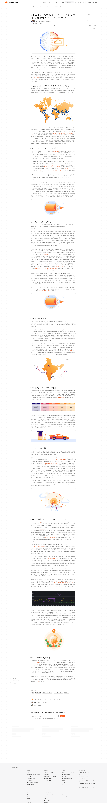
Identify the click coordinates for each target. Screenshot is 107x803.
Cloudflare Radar (66, 774)
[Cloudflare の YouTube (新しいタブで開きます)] (48, 699)
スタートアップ (30, 780)
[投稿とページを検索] (81, 2)
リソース (57, 2)
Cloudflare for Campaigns (50, 776)
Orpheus (42, 529)
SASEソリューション (53, 558)
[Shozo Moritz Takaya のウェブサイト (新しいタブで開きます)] (46, 702)
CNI (38, 662)
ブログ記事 (36, 77)
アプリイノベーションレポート (69, 772)
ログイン (84, 2)
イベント (64, 782)
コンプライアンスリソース (50, 794)
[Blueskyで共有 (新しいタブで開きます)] (19, 680)
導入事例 (64, 776)
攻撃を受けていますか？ (32, 782)
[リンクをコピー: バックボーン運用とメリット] (30, 222)
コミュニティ (65, 798)
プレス (28, 800)
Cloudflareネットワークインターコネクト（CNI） (46, 268)
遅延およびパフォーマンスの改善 (91, 21)
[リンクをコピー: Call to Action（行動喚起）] (30, 657)
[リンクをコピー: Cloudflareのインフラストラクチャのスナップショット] (30, 86)
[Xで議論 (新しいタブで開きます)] (14, 680)
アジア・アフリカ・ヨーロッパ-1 (65, 582)
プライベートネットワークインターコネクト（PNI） (50, 170)
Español (54, 25)
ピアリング (58, 163)
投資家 (28, 798)
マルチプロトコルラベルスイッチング (51, 463)
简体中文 (69, 25)
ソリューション (50, 2)
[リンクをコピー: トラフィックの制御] (30, 448)
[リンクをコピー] (16, 683)
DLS (71, 350)
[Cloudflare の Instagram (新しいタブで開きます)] (50, 699)
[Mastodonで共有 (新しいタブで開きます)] (11, 683)
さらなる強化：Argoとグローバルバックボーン (91, 26)
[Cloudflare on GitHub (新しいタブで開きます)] (52, 699)
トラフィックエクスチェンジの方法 (91, 14)
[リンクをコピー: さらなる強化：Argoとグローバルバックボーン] (30, 519)
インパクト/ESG (48, 780)
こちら (37, 681)
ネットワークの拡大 (90, 18)
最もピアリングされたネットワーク (51, 165)
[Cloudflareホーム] (11, 2)
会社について (30, 794)
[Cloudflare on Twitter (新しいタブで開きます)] (43, 699)
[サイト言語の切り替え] (75, 2)
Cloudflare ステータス (67, 778)
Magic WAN (61, 397)
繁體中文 (65, 25)
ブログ (63, 784)
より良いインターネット (58, 692)
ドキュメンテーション (67, 794)
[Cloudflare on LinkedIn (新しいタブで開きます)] (45, 699)
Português (33, 27)
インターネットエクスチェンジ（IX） (52, 166)
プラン (28, 772)
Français (58, 25)
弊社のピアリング (69, 168)
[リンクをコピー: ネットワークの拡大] (30, 318)
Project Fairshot (48, 778)
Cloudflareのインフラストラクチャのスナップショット (92, 10)
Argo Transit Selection (39, 546)
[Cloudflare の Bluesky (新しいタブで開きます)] (55, 699)
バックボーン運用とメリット (91, 16)
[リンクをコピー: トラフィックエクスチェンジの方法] (30, 148)
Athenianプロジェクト (49, 774)
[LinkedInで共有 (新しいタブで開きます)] (16, 680)
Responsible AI (47, 800)
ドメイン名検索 (30, 784)
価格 (63, 2)
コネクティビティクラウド (53, 6)
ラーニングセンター (66, 796)
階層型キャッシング (48, 254)
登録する (62, 716)
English (46, 25)
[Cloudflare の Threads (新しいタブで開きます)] (57, 699)
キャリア (29, 796)
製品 (44, 2)
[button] (53, 110)
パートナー (29, 776)
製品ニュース (66, 692)
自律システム (56, 151)
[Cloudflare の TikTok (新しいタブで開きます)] (59, 699)
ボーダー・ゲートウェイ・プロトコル (56, 459)
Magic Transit (43, 6)
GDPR (45, 798)
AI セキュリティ (82, 778)
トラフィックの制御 (90, 23)
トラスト (46, 796)
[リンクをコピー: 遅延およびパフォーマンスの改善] (30, 387)
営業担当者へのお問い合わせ (92, 2)
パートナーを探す (31, 778)
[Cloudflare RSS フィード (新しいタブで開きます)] (41, 699)
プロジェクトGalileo (48, 772)
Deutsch (50, 25)
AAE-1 (55, 582)
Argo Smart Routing (36, 522)
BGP (38, 6)
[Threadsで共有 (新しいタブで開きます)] (14, 683)
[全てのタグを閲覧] (75, 6)
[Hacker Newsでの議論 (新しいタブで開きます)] (11, 680)
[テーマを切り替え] (78, 2)
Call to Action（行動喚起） (91, 29)
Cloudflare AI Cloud (83, 776)
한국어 (62, 25)
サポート (64, 780)
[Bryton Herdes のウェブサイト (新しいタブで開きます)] (43, 705)
